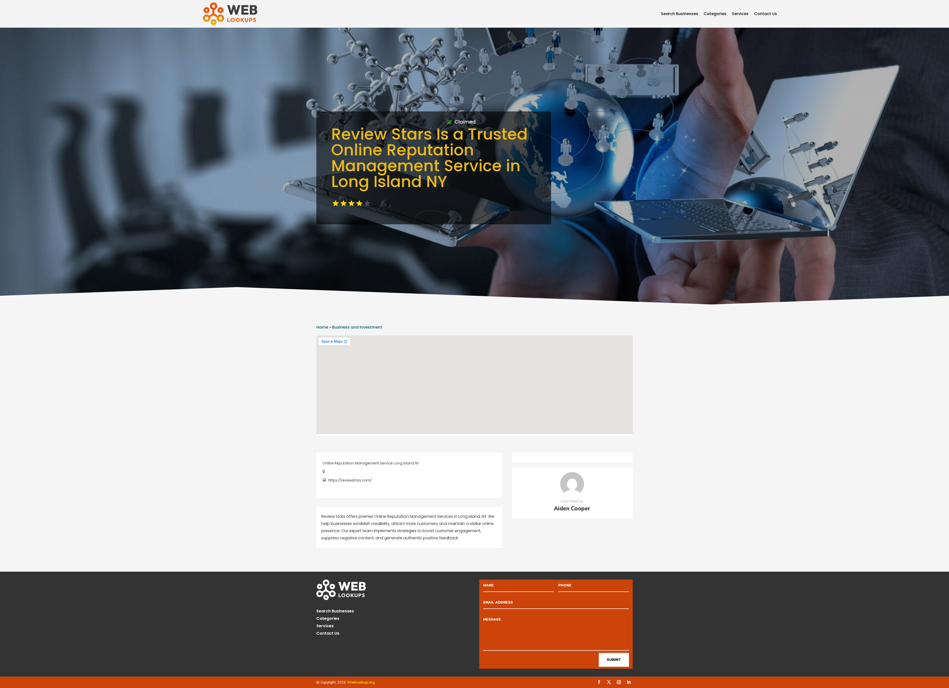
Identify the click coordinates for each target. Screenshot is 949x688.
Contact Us (765, 14)
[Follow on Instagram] (619, 682)
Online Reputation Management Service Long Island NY (371, 463)
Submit (614, 659)
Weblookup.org (361, 682)
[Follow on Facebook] (599, 682)
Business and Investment (357, 327)
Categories (715, 14)
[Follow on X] (609, 682)
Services (740, 14)
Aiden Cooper (572, 508)
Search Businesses (679, 14)
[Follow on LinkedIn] (629, 682)
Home (322, 327)
